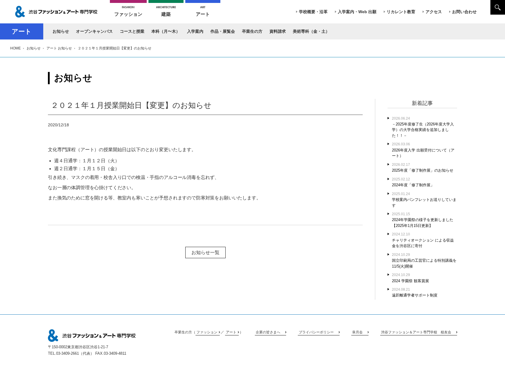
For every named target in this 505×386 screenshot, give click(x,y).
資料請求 (277, 31)
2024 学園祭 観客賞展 (410, 278)
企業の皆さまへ (268, 332)
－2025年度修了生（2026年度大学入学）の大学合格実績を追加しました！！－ (423, 127)
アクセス (434, 11)
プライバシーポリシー (316, 332)
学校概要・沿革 (313, 11)
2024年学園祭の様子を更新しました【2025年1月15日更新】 (422, 220)
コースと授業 (132, 31)
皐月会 (357, 332)
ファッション (128, 11)
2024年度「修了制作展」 (413, 182)
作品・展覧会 (222, 31)
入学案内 (195, 31)
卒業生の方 (252, 31)
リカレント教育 (401, 11)
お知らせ (61, 31)
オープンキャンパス (94, 31)
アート (203, 11)
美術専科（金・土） (311, 31)
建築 (166, 11)
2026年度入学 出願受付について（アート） (423, 150)
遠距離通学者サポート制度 (414, 292)
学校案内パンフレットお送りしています (424, 200)
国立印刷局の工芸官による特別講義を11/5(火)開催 (424, 260)
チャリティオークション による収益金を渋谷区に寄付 (423, 240)
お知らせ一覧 (205, 252)
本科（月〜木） (165, 31)
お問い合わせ (464, 11)
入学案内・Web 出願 (357, 11)
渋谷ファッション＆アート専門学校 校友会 (416, 332)
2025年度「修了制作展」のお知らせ (422, 168)
